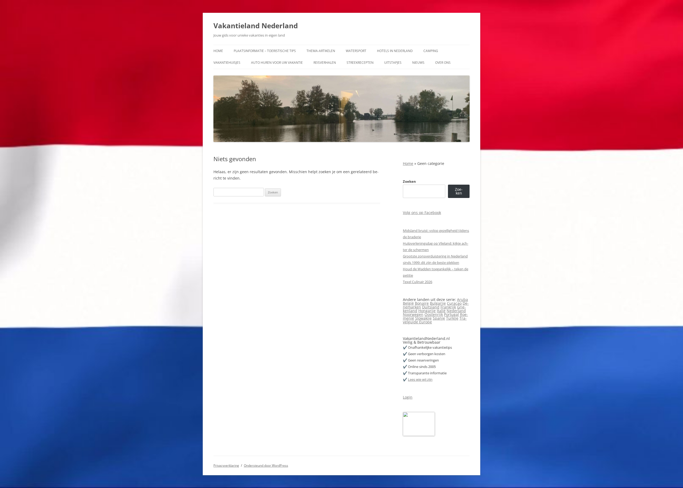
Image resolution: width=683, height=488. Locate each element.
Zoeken (409, 181)
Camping (430, 51)
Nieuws (418, 62)
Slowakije (423, 318)
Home (218, 51)
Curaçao (454, 303)
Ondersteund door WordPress (266, 465)
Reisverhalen (324, 62)
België (408, 303)
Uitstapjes (393, 62)
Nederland (456, 310)
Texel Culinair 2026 (417, 281)
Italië (441, 310)
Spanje (439, 318)
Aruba (462, 299)
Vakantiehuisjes (226, 62)
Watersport (356, 51)
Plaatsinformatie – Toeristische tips (265, 51)
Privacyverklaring (226, 465)
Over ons (443, 62)
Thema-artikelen (321, 51)
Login (407, 397)
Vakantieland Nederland (255, 25)
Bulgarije (438, 303)
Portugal (451, 314)
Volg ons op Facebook (422, 212)
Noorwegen (413, 314)
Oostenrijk (433, 314)
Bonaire (422, 303)
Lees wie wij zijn (420, 379)
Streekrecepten (360, 62)
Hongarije (427, 310)
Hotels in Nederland (395, 51)
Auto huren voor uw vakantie (277, 62)
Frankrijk (448, 307)
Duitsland (430, 307)
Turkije (452, 318)
